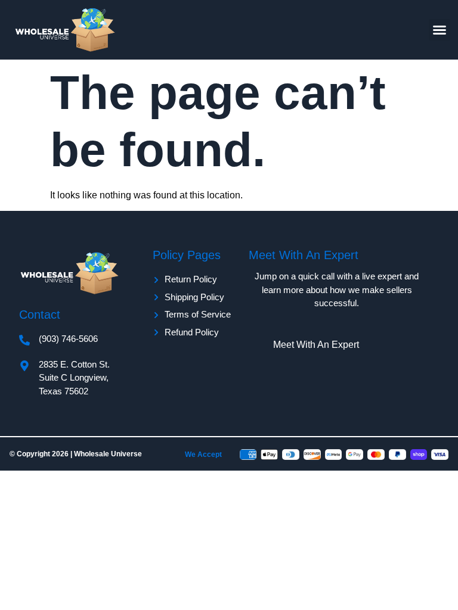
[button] (439, 30)
